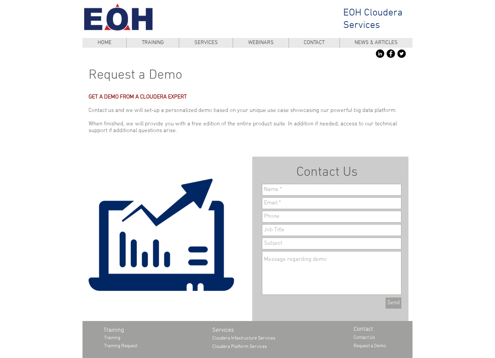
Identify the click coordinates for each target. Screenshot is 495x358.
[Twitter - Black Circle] (401, 53)
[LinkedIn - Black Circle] (380, 53)
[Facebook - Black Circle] (391, 53)
